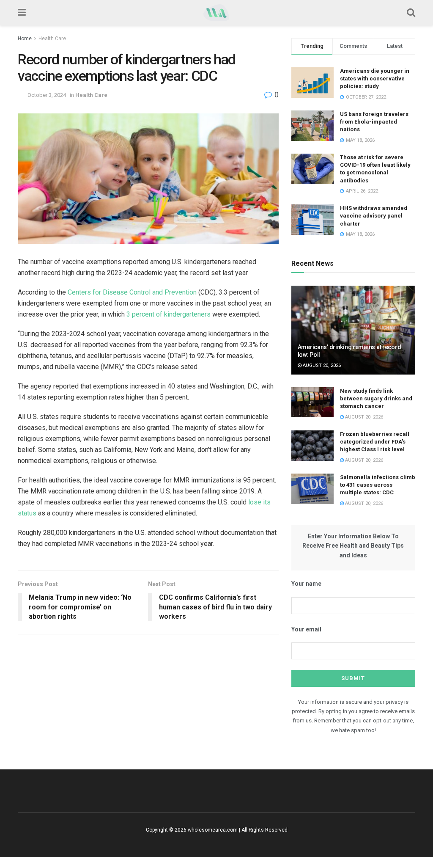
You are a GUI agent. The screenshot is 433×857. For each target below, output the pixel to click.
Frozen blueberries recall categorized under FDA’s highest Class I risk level (374, 441)
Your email (306, 629)
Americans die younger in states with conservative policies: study (374, 78)
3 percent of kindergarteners (168, 314)
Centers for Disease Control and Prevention (132, 292)
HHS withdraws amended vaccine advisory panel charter (373, 215)
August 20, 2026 (321, 365)
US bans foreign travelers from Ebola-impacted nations (374, 121)
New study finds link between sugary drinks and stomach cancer (376, 398)
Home (25, 38)
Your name (306, 583)
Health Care (52, 38)
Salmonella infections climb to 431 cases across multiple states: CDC (377, 485)
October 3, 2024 (46, 95)
